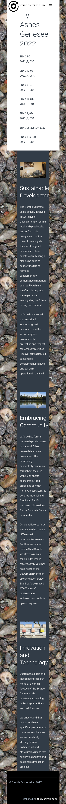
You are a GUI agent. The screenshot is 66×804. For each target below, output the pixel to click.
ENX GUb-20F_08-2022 (32, 127)
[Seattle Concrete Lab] (26, 6)
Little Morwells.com (46, 799)
